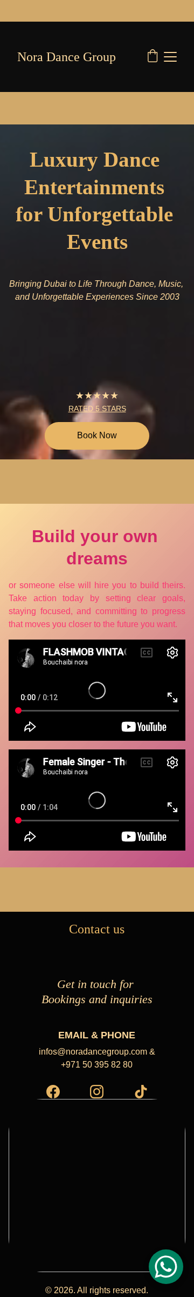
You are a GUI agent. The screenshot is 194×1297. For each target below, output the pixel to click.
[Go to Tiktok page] (141, 1091)
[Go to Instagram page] (96, 1091)
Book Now (97, 435)
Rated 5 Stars (97, 408)
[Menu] (170, 57)
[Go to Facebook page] (53, 1091)
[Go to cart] (153, 57)
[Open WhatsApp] (166, 1266)
